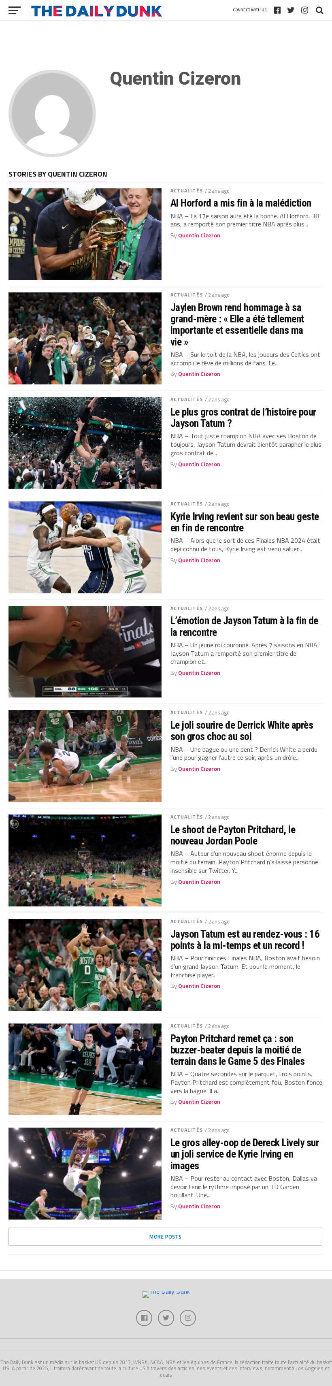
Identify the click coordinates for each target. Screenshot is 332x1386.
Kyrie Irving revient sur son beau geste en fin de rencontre (244, 522)
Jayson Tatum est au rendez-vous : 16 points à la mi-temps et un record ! (245, 939)
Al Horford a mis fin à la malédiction (240, 203)
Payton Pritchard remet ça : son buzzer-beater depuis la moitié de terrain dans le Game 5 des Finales (237, 1050)
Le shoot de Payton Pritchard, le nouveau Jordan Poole (233, 835)
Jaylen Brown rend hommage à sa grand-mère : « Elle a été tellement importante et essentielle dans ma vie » (237, 325)
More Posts (165, 1236)
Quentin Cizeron (199, 235)
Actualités (186, 190)
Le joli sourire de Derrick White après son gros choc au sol (241, 730)
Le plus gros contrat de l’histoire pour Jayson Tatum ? (243, 417)
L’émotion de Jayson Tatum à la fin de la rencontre (244, 626)
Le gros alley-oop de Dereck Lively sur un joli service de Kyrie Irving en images (244, 1154)
